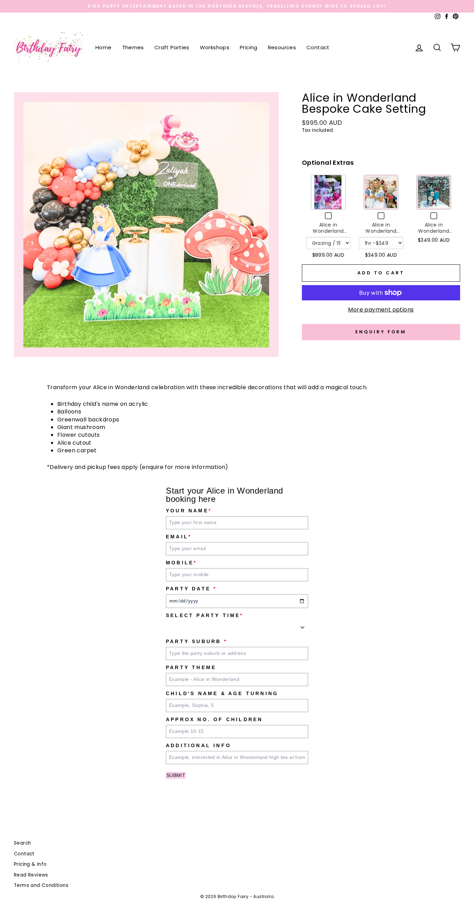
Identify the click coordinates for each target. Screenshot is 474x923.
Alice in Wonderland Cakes (433, 230)
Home (103, 47)
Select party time (205, 615)
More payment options (381, 310)
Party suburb (196, 641)
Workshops (214, 47)
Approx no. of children (214, 719)
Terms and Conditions (41, 885)
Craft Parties (171, 47)
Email (179, 536)
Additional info (198, 745)
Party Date (191, 588)
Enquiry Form (380, 331)
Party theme (191, 667)
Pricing (248, 47)
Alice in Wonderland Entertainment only (380, 234)
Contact (318, 47)
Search (22, 843)
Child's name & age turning (222, 693)
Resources (282, 47)
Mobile (181, 562)
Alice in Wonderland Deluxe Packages (328, 230)
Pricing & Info (30, 864)
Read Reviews (31, 875)
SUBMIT (175, 775)
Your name (189, 510)
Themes (133, 47)
